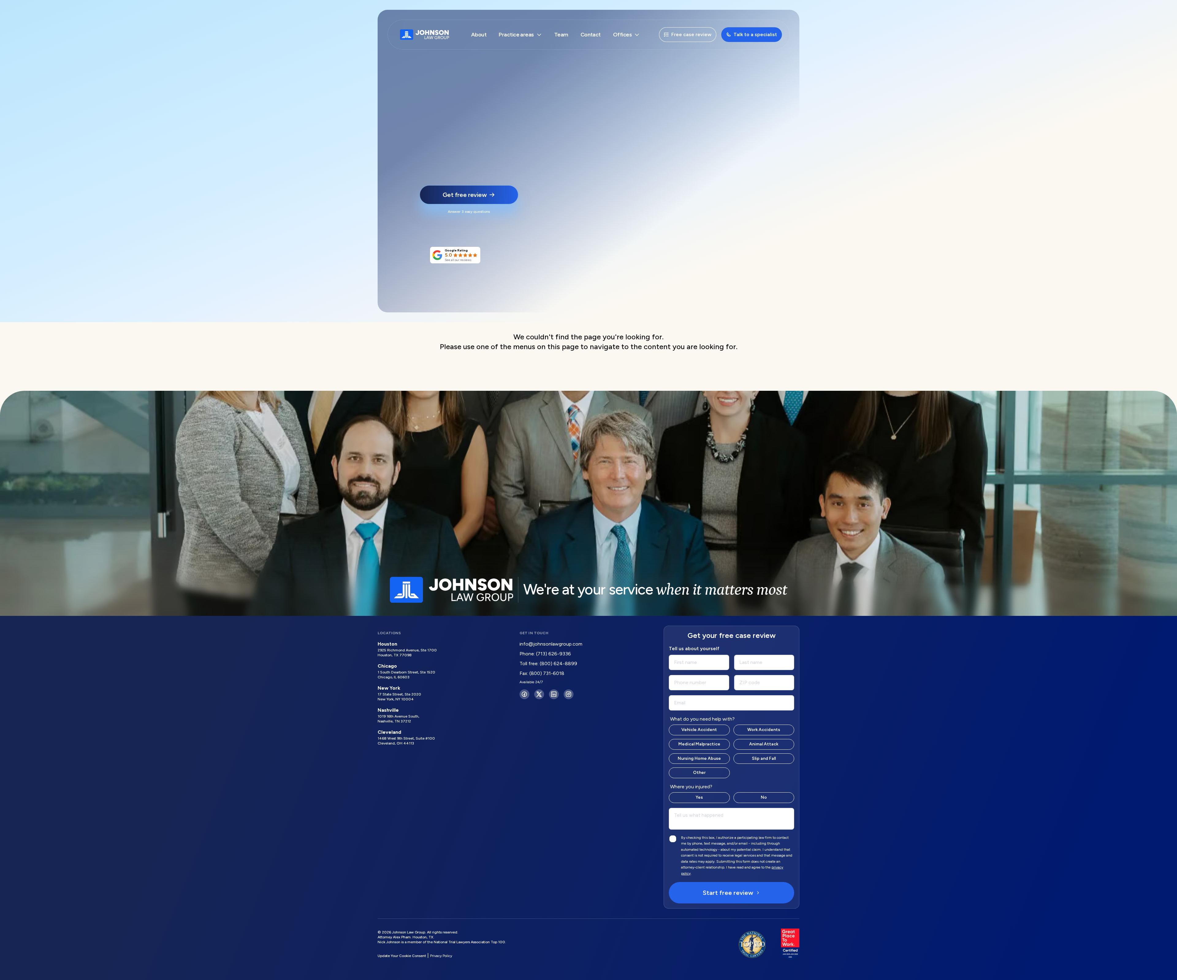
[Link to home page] (424, 34)
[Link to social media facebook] (524, 694)
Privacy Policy (441, 956)
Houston (387, 644)
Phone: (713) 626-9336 (545, 654)
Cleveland (389, 732)
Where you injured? (691, 787)
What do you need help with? (702, 719)
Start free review (728, 892)
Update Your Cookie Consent (402, 956)
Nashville (388, 710)
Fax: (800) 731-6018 (542, 673)
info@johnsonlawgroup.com (551, 644)
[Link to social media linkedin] (554, 694)
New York (389, 688)
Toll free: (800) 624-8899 (548, 663)
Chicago (387, 666)
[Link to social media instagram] (568, 694)
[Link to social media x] (539, 694)
